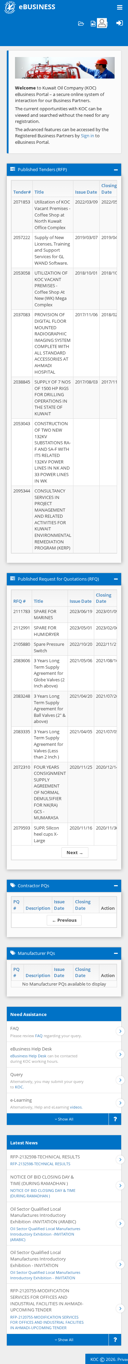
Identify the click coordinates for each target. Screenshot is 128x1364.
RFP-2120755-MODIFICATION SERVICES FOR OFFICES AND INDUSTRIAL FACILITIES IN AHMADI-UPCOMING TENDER (47, 1322)
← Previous (64, 920)
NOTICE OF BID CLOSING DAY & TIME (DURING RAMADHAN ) (42, 1193)
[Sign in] (119, 23)
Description (38, 908)
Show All (65, 1119)
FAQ (39, 1035)
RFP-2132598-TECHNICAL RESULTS (40, 1163)
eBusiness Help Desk (28, 1055)
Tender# (22, 192)
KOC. (19, 1086)
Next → (75, 852)
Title (39, 192)
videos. (76, 1107)
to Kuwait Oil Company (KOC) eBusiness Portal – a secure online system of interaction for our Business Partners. (59, 94)
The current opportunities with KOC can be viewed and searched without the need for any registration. (62, 115)
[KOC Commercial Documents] (81, 23)
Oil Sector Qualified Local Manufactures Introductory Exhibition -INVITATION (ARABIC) (45, 1234)
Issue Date (86, 192)
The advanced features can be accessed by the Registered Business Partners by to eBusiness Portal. (62, 135)
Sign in (88, 136)
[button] (22, 68)
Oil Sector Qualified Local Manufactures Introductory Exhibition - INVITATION (45, 1275)
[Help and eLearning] (93, 23)
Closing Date (109, 188)
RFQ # (19, 601)
